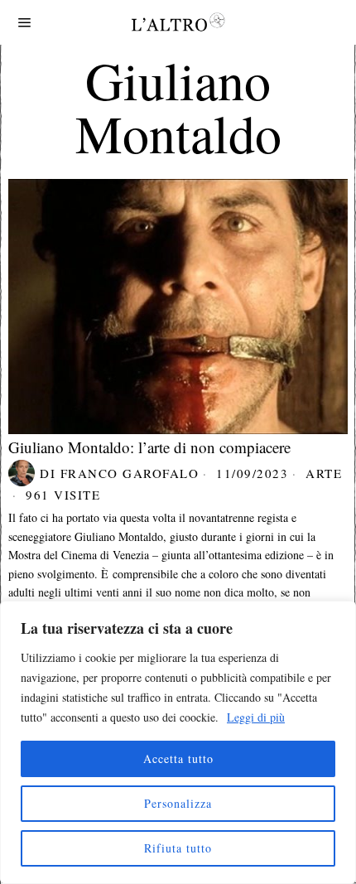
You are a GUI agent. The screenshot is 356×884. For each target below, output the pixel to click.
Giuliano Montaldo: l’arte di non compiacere (149, 447)
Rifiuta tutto (178, 848)
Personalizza (178, 803)
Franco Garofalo (130, 473)
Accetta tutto (178, 758)
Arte (323, 473)
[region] (178, 742)
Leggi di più (256, 717)
